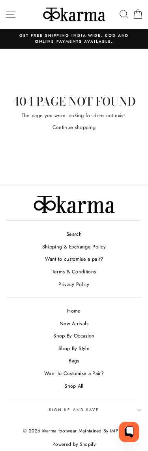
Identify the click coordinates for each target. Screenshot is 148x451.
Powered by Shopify (74, 444)
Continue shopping (74, 127)
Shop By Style (74, 348)
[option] (74, 39)
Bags (74, 360)
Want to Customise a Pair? (74, 373)
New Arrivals (74, 323)
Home (74, 311)
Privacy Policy (73, 284)
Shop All (74, 386)
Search (74, 234)
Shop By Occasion (73, 335)
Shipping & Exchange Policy (74, 246)
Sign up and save (74, 410)
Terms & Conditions (74, 271)
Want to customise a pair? (74, 259)
